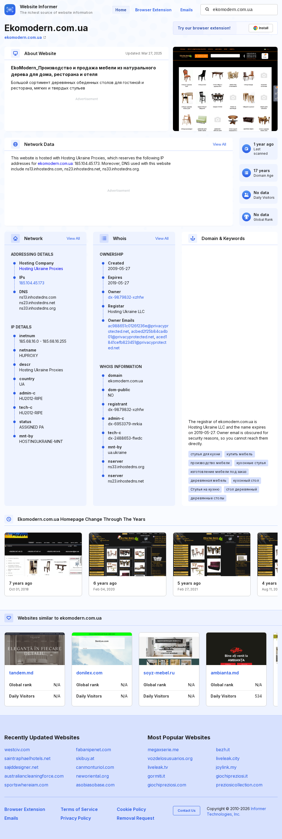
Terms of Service (79, 809)
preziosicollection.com (239, 785)
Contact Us (187, 810)
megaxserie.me (163, 749)
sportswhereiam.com (26, 785)
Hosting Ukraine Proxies (41, 268)
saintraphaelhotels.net (27, 758)
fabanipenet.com (93, 749)
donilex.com (89, 672)
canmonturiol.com (95, 767)
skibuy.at (85, 758)
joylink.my (226, 767)
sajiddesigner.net (21, 767)
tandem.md (21, 672)
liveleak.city (228, 758)
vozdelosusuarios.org (170, 758)
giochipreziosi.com (167, 785)
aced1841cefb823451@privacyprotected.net (137, 342)
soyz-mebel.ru (159, 672)
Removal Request (135, 818)
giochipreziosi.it (232, 776)
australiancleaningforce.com (34, 776)
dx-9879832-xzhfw (126, 297)
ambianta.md (225, 672)
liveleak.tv (158, 767)
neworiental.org (92, 776)
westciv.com (17, 749)
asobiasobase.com (95, 785)
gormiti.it (156, 776)
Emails (186, 9)
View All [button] (219, 144)
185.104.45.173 (31, 282)
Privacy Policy (76, 818)
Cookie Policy (131, 809)
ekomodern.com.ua (23, 37)
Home (120, 9)
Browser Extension (153, 9)
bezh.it (223, 749)
